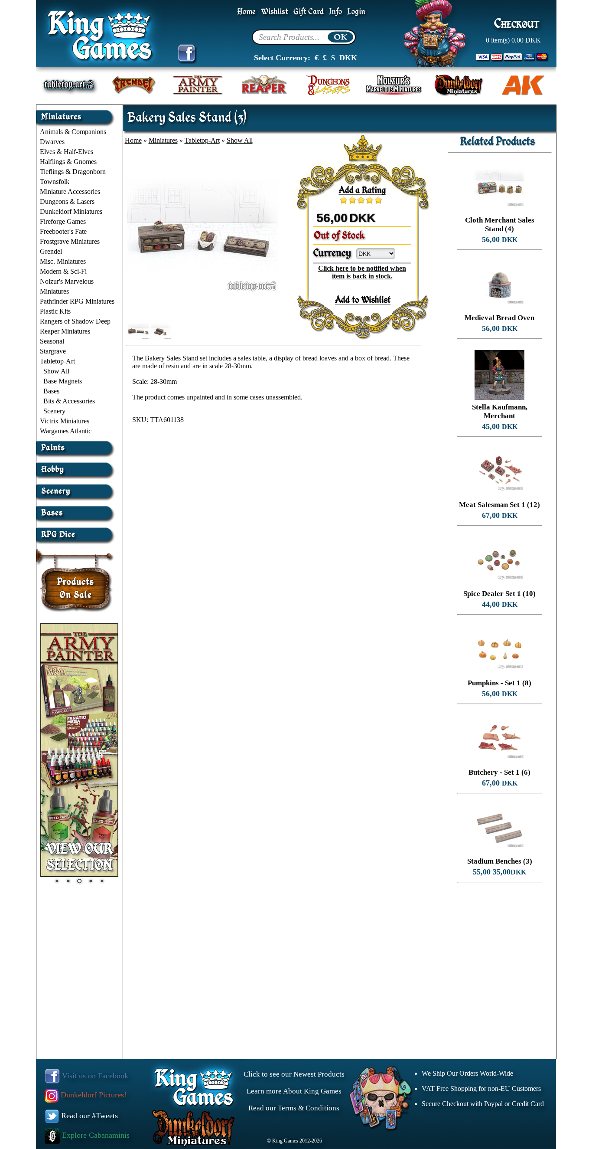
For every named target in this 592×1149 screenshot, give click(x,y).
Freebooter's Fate (63, 231)
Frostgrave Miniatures (70, 241)
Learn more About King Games (294, 1091)
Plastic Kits (55, 311)
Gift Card (308, 11)
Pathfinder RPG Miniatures (77, 301)
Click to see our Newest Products (294, 1074)
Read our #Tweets (88, 1115)
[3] (363, 200)
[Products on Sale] (75, 577)
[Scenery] (76, 487)
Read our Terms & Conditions (293, 1108)
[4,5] (376, 200)
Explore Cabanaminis (95, 1135)
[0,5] (341, 200)
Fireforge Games (63, 221)
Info (335, 11)
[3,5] (367, 200)
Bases (51, 391)
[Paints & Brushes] (76, 444)
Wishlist (274, 11)
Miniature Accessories (70, 191)
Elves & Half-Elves (66, 151)
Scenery (54, 411)
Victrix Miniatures (64, 421)
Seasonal (52, 341)
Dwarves (52, 141)
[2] (354, 200)
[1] (346, 200)
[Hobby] (76, 466)
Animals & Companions (73, 131)
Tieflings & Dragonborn (73, 171)
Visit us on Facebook (94, 1075)
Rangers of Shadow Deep (75, 321)
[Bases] (76, 509)
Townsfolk (54, 181)
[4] (372, 200)
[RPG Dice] (76, 531)
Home (246, 11)
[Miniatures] (76, 113)
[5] (380, 200)
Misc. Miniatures (63, 261)
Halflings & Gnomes (68, 161)
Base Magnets (62, 381)
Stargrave (53, 351)
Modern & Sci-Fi (63, 271)
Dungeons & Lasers (67, 201)
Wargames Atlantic (65, 431)
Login (356, 11)
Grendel (51, 251)
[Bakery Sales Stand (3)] (203, 309)
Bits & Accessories (69, 401)
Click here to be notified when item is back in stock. (362, 272)
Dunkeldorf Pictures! (93, 1094)
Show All (56, 371)
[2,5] (359, 200)
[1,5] (350, 200)
